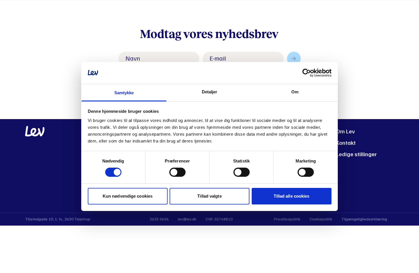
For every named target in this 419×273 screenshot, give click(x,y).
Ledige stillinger (356, 154)
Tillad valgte (209, 196)
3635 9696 (159, 219)
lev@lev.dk (187, 219)
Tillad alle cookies (292, 196)
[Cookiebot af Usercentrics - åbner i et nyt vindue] (306, 73)
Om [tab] (294, 91)
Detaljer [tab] (209, 91)
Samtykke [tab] (124, 92)
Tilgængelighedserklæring (364, 219)
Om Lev (345, 131)
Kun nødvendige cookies (127, 196)
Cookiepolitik (321, 219)
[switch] (177, 172)
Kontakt (346, 143)
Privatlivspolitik (287, 219)
